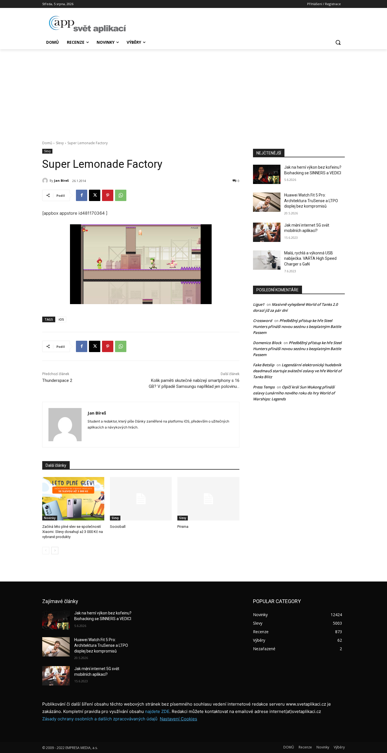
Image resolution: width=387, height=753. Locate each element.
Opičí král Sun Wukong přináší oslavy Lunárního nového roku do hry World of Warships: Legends (294, 392)
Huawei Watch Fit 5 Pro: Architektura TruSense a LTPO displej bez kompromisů (311, 200)
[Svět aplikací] (87, 24)
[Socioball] (141, 498)
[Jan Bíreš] (46, 180)
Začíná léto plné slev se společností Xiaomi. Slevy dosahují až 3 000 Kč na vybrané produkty (72, 531)
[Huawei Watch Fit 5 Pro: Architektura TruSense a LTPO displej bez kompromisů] (266, 202)
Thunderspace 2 (57, 380)
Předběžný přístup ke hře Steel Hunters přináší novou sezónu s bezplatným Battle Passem (297, 326)
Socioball (118, 526)
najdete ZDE (157, 711)
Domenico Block (267, 342)
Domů (47, 143)
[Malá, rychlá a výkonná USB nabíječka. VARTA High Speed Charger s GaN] (266, 260)
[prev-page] (45, 550)
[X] (94, 195)
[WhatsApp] (120, 195)
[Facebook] (81, 195)
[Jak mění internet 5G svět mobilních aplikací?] (266, 232)
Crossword (262, 320)
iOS (61, 319)
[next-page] (54, 550)
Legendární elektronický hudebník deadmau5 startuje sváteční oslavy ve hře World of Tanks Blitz (297, 370)
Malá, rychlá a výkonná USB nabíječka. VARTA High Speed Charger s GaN (310, 258)
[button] (338, 42)
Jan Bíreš (61, 180)
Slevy (60, 143)
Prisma (182, 526)
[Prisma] (208, 498)
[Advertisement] (193, 91)
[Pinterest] (107, 195)
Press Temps (264, 387)
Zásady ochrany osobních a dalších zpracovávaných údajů (100, 718)
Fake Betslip (263, 364)
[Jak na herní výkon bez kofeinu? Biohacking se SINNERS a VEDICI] (266, 174)
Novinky (50, 518)
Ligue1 (258, 304)
